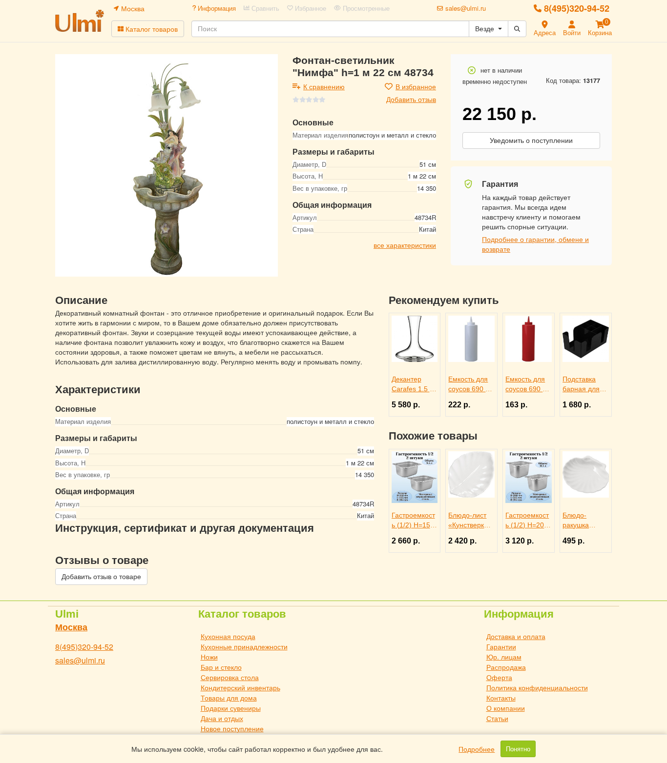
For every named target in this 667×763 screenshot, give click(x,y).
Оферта (499, 677)
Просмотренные (365, 8)
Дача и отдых (222, 718)
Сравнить (264, 8)
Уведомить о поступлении (531, 140)
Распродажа (506, 667)
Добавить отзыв (411, 99)
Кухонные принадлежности (244, 646)
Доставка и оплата (515, 636)
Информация (216, 8)
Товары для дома (229, 698)
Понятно (518, 748)
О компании (505, 708)
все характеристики (405, 244)
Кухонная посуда (228, 636)
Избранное (309, 8)
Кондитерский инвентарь (240, 687)
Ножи (209, 657)
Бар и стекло (221, 667)
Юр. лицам (503, 657)
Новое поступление (232, 728)
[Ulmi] (79, 21)
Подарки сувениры (231, 708)
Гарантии (501, 646)
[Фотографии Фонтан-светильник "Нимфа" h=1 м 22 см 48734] (166, 165)
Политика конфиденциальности (537, 687)
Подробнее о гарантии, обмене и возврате (535, 244)
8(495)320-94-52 (576, 8)
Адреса (545, 32)
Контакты (501, 698)
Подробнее (477, 749)
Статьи (497, 718)
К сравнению (324, 86)
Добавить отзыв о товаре (101, 577)
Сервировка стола (230, 677)
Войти (572, 32)
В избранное (416, 86)
